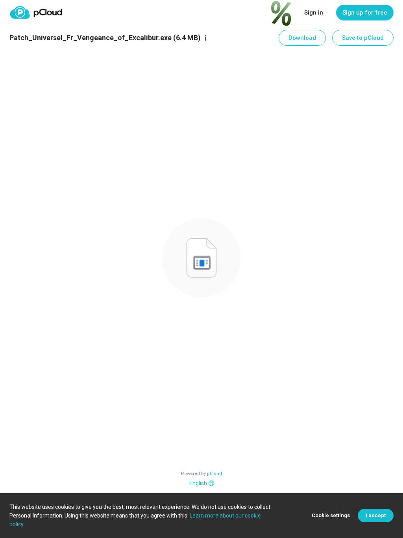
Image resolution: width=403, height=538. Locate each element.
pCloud (214, 473)
